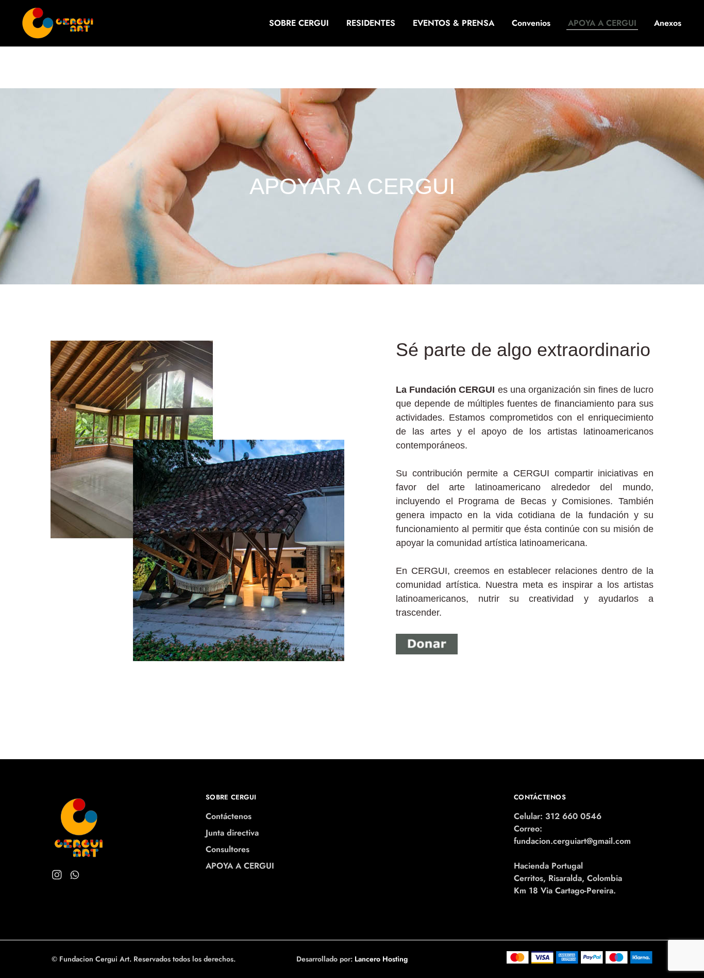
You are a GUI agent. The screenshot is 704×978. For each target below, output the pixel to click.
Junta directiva (232, 833)
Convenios (531, 23)
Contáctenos (229, 816)
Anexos (667, 23)
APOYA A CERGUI (602, 23)
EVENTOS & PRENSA (453, 23)
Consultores (227, 849)
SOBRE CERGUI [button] (299, 23)
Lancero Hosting (381, 959)
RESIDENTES (370, 23)
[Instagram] (57, 877)
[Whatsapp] (75, 877)
